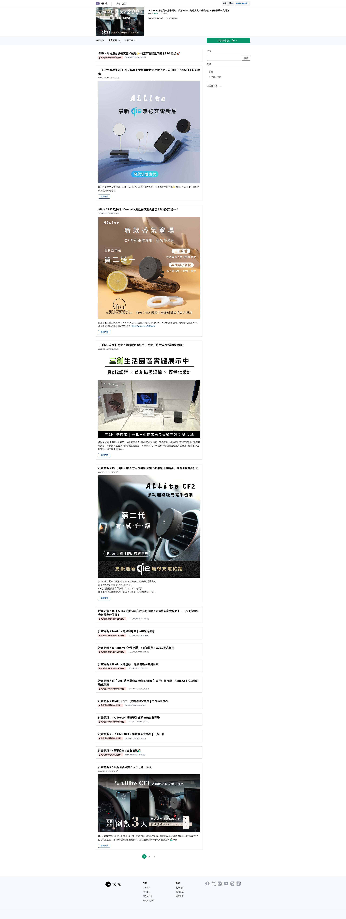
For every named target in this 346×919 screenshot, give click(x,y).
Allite (156, 13)
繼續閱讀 (104, 196)
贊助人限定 (215, 77)
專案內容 (100, 40)
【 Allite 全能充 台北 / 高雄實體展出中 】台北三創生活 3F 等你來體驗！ (141, 345)
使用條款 (146, 892)
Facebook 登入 (242, 3)
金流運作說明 (148, 901)
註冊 (231, 3)
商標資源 (180, 892)
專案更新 (115, 40)
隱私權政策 (147, 896)
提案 (124, 4)
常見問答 (131, 40)
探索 (118, 4)
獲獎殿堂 (180, 896)
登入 (225, 3)
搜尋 (209, 51)
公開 (211, 71)
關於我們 (180, 888)
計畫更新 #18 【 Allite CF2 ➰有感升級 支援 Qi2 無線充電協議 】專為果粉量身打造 (148, 468)
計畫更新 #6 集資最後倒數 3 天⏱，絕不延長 (125, 767)
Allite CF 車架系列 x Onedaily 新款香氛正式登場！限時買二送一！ (138, 209)
